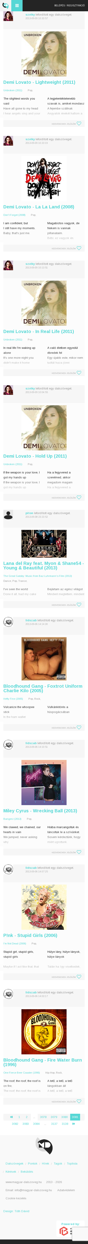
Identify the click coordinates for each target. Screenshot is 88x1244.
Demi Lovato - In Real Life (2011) (38, 331)
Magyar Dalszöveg (5, 5)
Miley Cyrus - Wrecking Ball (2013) (40, 810)
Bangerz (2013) (12, 819)
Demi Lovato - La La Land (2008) (38, 206)
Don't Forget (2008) (14, 215)
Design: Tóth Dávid (16, 1211)
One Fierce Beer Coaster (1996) (21, 1072)
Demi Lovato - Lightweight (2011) (39, 82)
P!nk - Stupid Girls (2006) (30, 935)
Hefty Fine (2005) (13, 698)
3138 (65, 1123)
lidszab (31, 620)
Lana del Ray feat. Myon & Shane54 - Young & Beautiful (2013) (43, 565)
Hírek (45, 1163)
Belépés (59, 5)
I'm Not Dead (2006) (14, 943)
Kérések (11, 1171)
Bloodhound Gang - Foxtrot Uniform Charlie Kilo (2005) (42, 688)
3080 (64, 1117)
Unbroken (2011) (12, 90)
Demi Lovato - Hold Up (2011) (35, 456)
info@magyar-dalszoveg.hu (33, 1190)
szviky (30, 14)
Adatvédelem (66, 1190)
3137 (54, 1123)
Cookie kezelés (16, 1198)
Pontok (32, 1163)
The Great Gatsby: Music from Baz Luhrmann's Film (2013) (37, 576)
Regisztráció (76, 5)
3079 (54, 1117)
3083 (26, 1123)
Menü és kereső (17, 5)
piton (29, 513)
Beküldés (27, 1171)
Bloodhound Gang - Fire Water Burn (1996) (42, 1062)
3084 (36, 1123)
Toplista (72, 1163)
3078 (43, 1117)
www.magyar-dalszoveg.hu (24, 1182)
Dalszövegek (14, 1163)
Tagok (58, 1163)
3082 (15, 1123)
